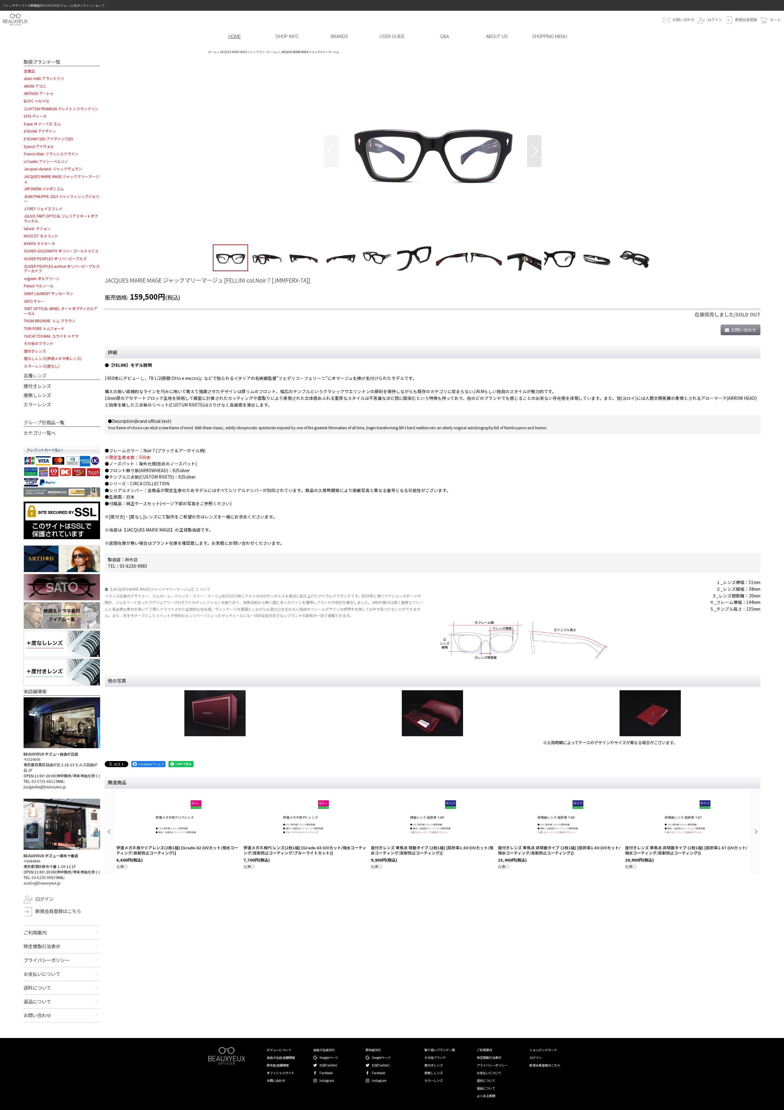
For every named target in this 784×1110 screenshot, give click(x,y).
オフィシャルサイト (280, 1072)
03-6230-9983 (43, 877)
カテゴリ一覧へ (40, 433)
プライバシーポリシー (47, 960)
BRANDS (339, 36)
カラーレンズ (37, 404)
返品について (37, 1001)
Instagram (326, 1080)
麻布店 (131, 559)
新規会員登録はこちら (58, 911)
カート (775, 19)
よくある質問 (486, 1095)
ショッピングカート (543, 1049)
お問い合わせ (684, 19)
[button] (331, 151)
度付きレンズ (37, 386)
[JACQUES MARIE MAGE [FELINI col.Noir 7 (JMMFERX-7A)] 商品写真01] (433, 151)
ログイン (714, 19)
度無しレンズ (37, 395)
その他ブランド (435, 1057)
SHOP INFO (287, 36)
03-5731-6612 (43, 781)
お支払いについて (42, 974)
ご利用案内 (35, 932)
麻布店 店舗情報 (278, 1065)
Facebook (326, 1072)
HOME (234, 36)
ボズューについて (279, 1049)
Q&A (444, 36)
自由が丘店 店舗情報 (281, 1057)
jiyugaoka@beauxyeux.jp (45, 786)
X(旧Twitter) (328, 1065)
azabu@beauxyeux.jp (42, 882)
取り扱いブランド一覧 (439, 1049)
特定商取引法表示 (42, 946)
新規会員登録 (746, 19)
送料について (37, 987)
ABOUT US (497, 36)
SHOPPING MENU (549, 36)
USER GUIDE (392, 36)
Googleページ (328, 1057)
